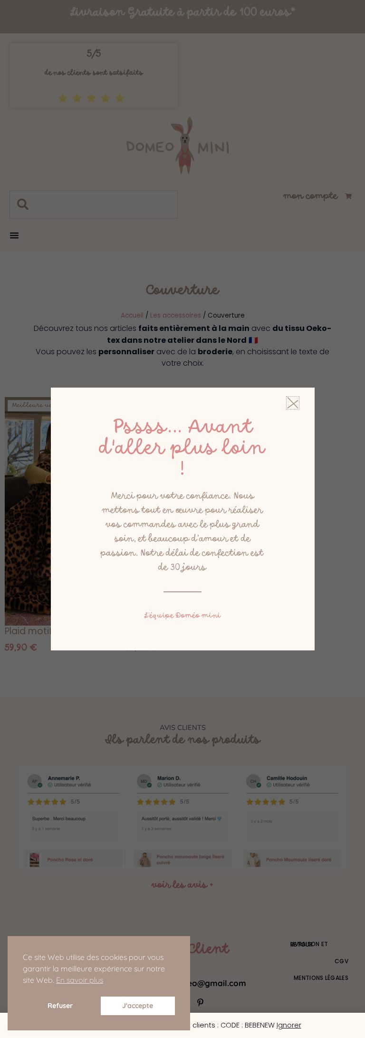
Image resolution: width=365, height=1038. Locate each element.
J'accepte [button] (137, 1005)
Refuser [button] (60, 1005)
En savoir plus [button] (79, 980)
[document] (182, 519)
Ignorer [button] (289, 1025)
